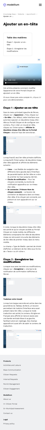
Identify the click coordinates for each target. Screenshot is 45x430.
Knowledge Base (9, 14)
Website (21, 14)
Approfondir (31, 14)
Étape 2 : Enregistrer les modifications (16, 50)
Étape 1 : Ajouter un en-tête (16, 43)
